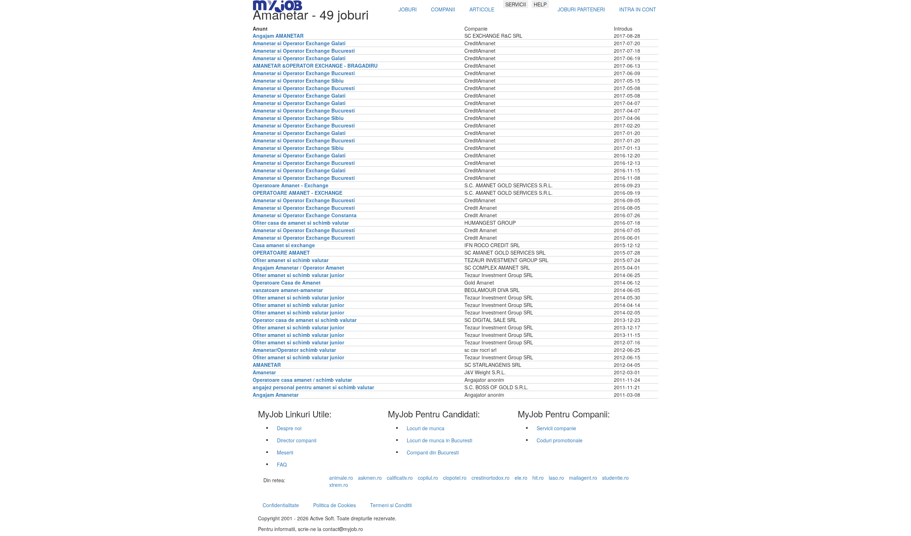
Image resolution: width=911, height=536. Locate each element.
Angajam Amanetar (276, 394)
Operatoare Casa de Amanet (287, 282)
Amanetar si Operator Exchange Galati (299, 43)
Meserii (285, 452)
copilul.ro (428, 477)
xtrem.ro (338, 484)
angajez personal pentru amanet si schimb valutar (313, 387)
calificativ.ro (400, 477)
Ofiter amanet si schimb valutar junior (298, 275)
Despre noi (289, 428)
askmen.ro (370, 477)
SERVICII (515, 4)
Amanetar (264, 372)
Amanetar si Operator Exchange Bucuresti (304, 50)
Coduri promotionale (560, 440)
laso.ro (556, 477)
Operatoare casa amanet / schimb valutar (302, 379)
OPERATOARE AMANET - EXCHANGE (297, 192)
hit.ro (538, 477)
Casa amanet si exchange (284, 245)
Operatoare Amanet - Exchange (290, 185)
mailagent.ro (583, 477)
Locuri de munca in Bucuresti (439, 440)
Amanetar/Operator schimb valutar (294, 349)
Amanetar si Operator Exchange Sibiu (298, 80)
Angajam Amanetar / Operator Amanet (298, 267)
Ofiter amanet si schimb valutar (290, 260)
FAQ (282, 464)
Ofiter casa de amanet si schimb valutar (301, 222)
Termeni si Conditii (391, 505)
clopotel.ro (455, 477)
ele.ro (521, 477)
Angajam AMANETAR (278, 35)
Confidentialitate (281, 505)
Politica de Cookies (334, 505)
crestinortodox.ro (491, 477)
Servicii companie (556, 428)
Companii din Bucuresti (433, 452)
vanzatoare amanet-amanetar (288, 289)
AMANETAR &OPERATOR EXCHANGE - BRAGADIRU (315, 65)
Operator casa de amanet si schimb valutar (305, 319)
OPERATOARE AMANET (281, 252)
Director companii (296, 440)
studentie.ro (615, 477)
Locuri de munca (425, 428)
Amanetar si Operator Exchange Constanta (305, 215)
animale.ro (341, 477)
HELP (540, 4)
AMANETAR (267, 364)
